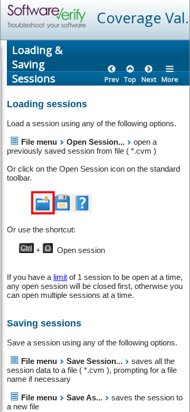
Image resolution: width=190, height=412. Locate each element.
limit (60, 277)
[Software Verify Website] (85, 17)
